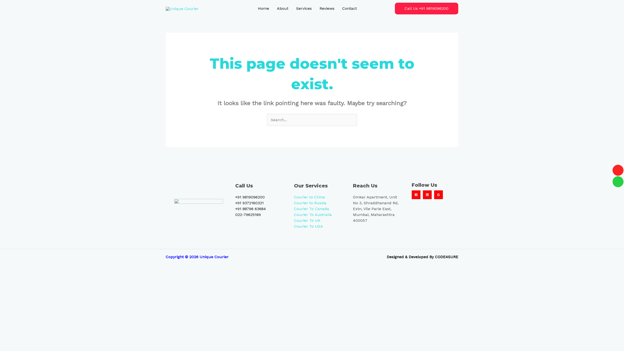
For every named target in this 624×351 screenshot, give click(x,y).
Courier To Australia (313, 214)
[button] (426, 8)
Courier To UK (307, 220)
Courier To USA (308, 226)
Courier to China (309, 197)
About (282, 8)
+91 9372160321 (249, 203)
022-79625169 (248, 214)
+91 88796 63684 (250, 208)
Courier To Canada (311, 208)
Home (263, 8)
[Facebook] (416, 194)
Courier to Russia (310, 203)
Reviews (327, 8)
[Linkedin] (427, 194)
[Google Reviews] (438, 194)
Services (304, 8)
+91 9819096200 (250, 197)
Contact (349, 8)
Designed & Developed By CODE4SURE (422, 256)
